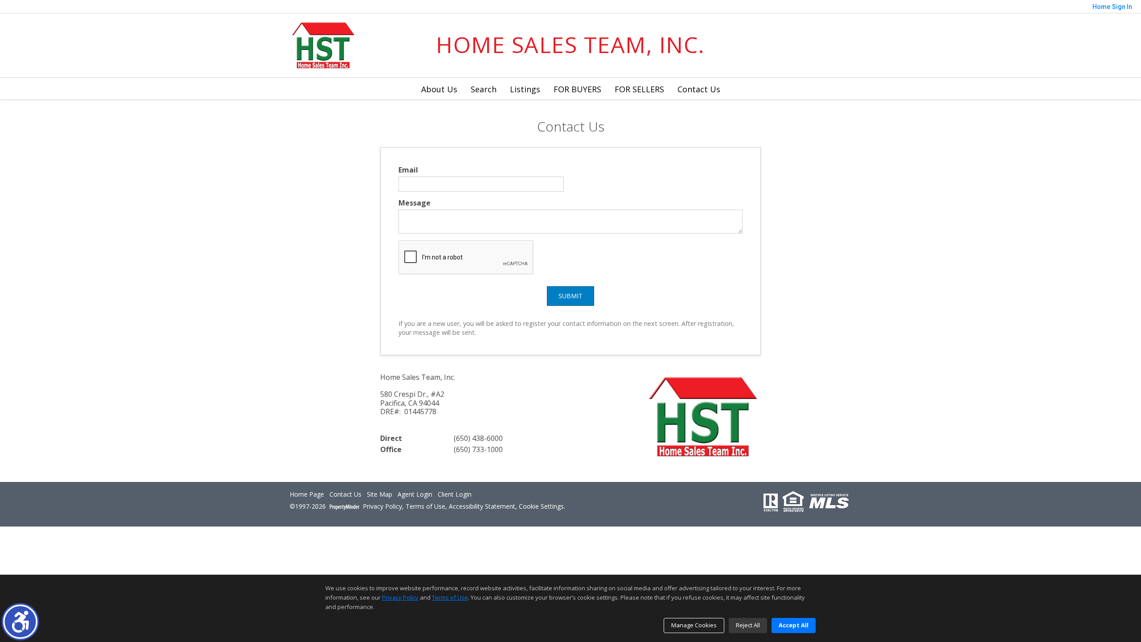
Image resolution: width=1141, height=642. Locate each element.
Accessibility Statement (482, 506)
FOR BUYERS (577, 89)
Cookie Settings (541, 506)
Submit (570, 296)
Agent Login (415, 494)
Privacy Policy (382, 506)
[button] (20, 622)
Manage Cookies (694, 625)
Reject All (748, 625)
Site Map (379, 494)
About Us (439, 89)
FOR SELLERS (639, 89)
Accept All (794, 625)
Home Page (307, 494)
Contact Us (698, 89)
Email (408, 169)
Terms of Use (425, 506)
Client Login (455, 494)
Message (414, 202)
